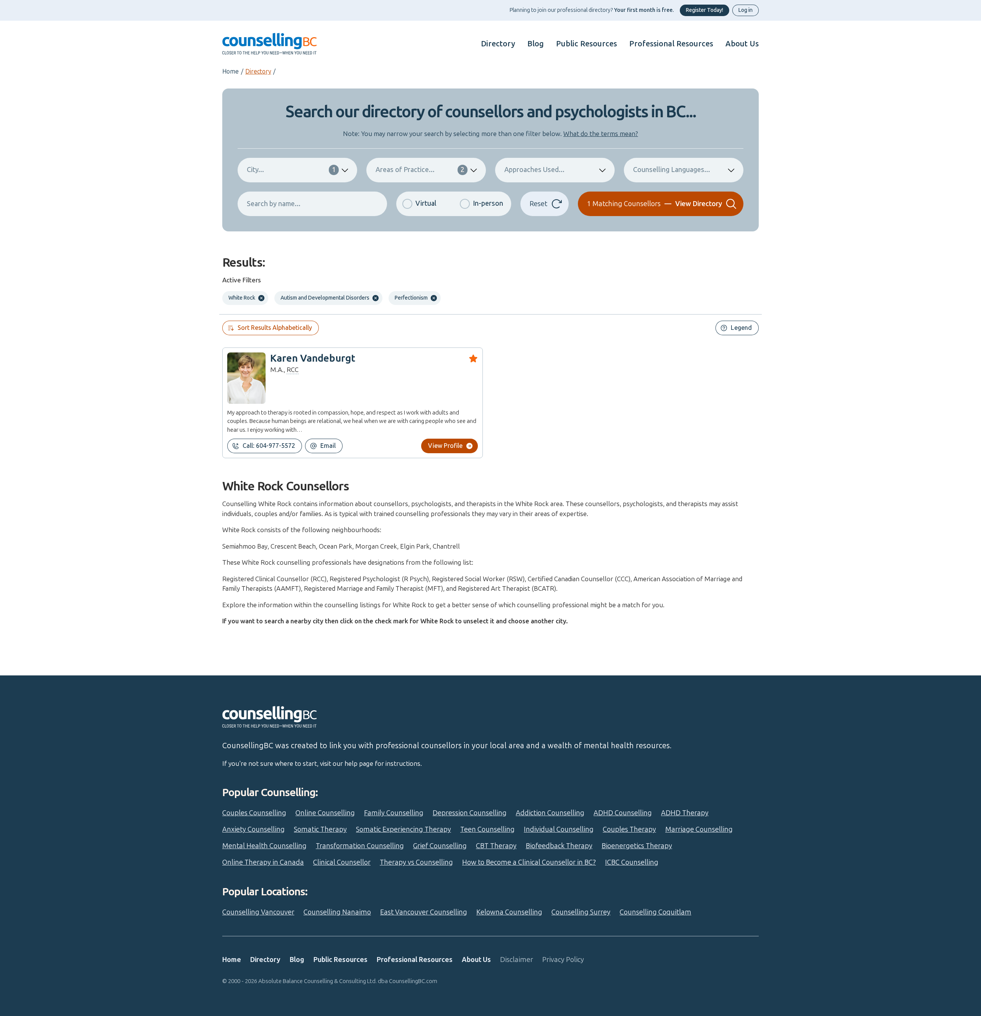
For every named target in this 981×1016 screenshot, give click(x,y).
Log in (745, 10)
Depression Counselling (470, 813)
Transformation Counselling (360, 846)
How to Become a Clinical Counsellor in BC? (529, 862)
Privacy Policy (563, 959)
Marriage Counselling (699, 829)
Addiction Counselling (550, 813)
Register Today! (704, 10)
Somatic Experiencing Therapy (403, 829)
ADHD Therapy (685, 813)
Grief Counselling (440, 846)
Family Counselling (393, 813)
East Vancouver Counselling (423, 912)
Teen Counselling (487, 829)
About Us (742, 44)
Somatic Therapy (320, 829)
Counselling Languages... (671, 170)
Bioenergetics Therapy (637, 846)
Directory (498, 44)
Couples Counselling (254, 813)
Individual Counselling (559, 829)
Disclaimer (516, 959)
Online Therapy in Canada (263, 862)
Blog (535, 44)
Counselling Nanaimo (337, 912)
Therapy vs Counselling (416, 862)
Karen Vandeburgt (312, 358)
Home (230, 71)
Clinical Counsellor (342, 862)
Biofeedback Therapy (559, 846)
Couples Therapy (629, 829)
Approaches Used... (534, 170)
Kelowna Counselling (509, 912)
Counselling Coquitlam (655, 912)
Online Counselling (325, 813)
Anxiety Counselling (253, 829)
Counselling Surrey (580, 912)
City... (291, 170)
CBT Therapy (496, 846)
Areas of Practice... (420, 170)
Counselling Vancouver (258, 912)
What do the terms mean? (600, 134)
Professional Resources (671, 44)
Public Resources (586, 44)
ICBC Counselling (631, 862)
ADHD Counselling (623, 813)
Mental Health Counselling (264, 846)
